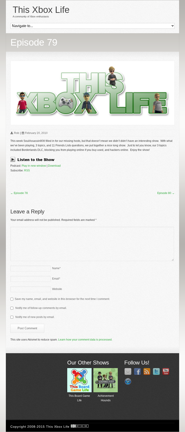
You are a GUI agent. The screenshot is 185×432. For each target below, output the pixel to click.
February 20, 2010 (36, 133)
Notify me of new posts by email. (35, 317)
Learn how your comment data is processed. (85, 339)
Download (54, 165)
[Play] (33, 161)
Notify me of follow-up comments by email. (41, 308)
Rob (16, 133)
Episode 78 (19, 193)
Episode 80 (166, 193)
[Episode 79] (92, 93)
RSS (27, 170)
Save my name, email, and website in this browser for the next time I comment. (62, 299)
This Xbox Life (41, 10)
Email (56, 278)
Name (56, 268)
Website (57, 289)
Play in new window (34, 165)
